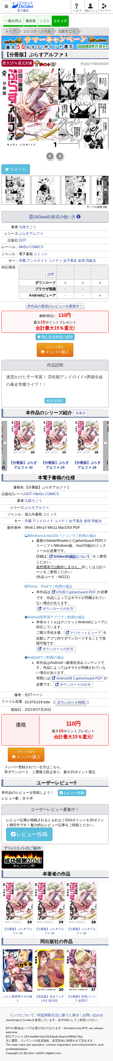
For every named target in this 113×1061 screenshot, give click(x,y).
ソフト (44, 21)
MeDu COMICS (31, 247)
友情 (81, 261)
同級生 (91, 261)
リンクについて (22, 1015)
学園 (22, 261)
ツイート (18, 169)
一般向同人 (13, 21)
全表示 (80, 413)
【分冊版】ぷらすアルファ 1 (36, 54)
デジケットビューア (85, 633)
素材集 (30, 21)
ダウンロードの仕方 (58, 609)
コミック (60, 21)
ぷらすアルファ (31, 234)
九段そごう (27, 227)
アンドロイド (37, 261)
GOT (22, 240)
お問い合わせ (92, 1015)
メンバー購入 (57, 349)
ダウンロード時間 (71, 702)
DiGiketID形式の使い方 (55, 217)
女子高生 (70, 261)
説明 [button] (50, 274)
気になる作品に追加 (57, 337)
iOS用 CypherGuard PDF (76, 592)
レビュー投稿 (73, 793)
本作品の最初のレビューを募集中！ (55, 306)
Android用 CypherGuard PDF (79, 678)
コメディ (55, 261)
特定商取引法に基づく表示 (58, 1015)
